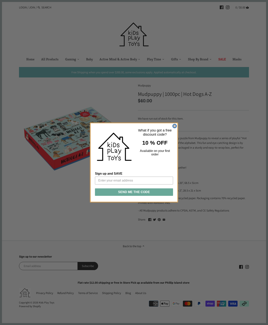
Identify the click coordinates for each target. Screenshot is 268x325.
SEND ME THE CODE (134, 192)
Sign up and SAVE (108, 173)
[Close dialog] (175, 126)
